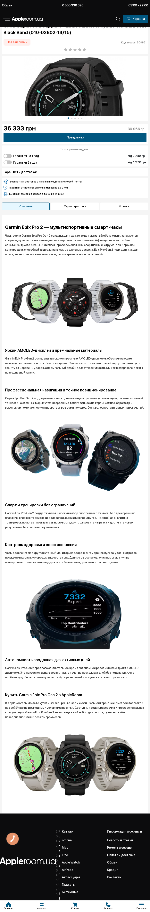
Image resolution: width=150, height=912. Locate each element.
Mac (65, 847)
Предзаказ (75, 137)
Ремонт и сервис (119, 847)
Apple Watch (71, 862)
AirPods (67, 870)
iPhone (67, 840)
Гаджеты (68, 884)
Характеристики (75, 206)
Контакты (114, 877)
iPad (65, 855)
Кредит (112, 870)
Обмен (7, 5)
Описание (25, 206)
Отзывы (124, 206)
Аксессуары (71, 877)
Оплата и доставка (121, 855)
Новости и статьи (120, 840)
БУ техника (70, 892)
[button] (68, 118)
